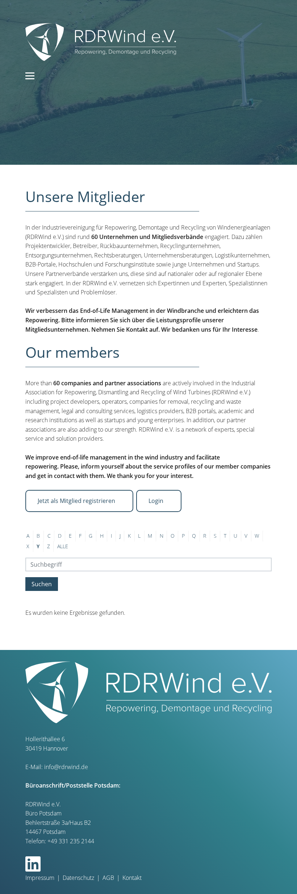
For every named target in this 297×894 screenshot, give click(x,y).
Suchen (42, 584)
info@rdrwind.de (66, 767)
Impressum (39, 878)
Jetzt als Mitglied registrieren (77, 501)
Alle (62, 546)
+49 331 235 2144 (70, 841)
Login (156, 501)
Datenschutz (78, 878)
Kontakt (132, 878)
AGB (108, 878)
